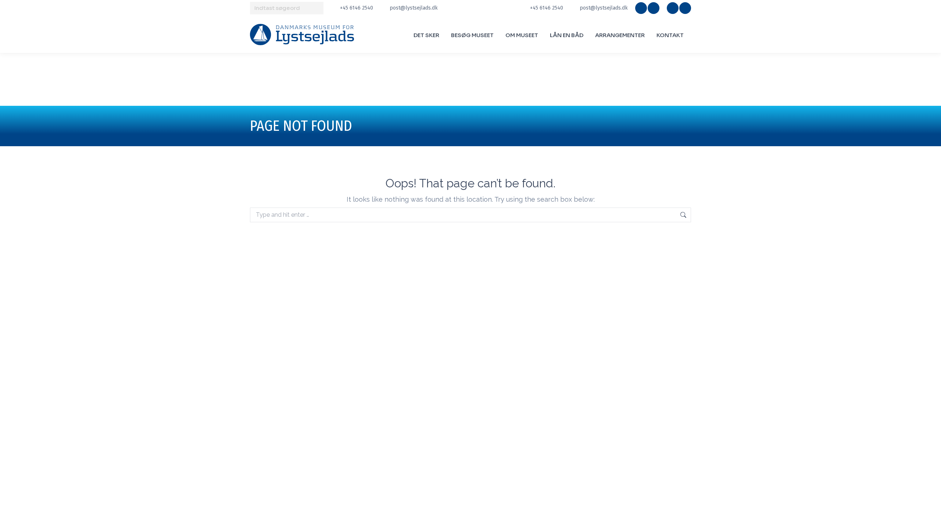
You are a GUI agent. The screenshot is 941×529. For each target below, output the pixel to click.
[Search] (317, 8)
